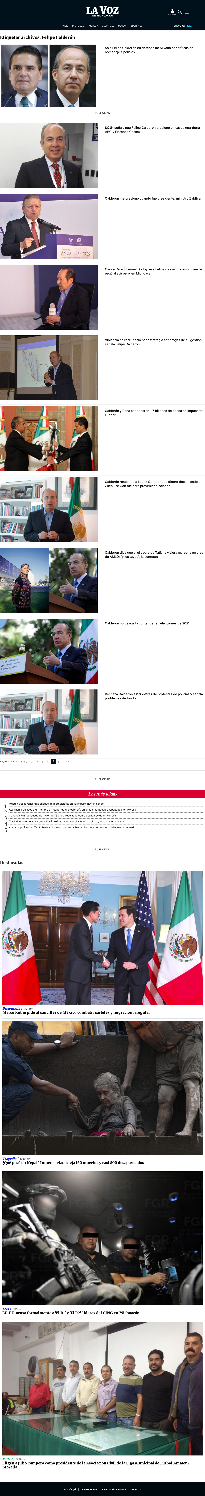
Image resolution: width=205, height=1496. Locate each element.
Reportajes (136, 26)
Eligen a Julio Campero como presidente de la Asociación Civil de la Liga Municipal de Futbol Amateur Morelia (95, 1465)
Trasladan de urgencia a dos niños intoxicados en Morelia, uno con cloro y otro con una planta (66, 821)
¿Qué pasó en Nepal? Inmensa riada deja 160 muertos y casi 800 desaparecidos (73, 1162)
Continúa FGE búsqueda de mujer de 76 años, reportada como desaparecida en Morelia (62, 815)
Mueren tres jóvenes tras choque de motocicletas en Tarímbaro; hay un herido (56, 803)
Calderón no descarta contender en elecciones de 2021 (147, 623)
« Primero (21, 761)
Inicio (65, 26)
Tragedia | (10, 1159)
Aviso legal (70, 1489)
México (122, 26)
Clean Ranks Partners (114, 1489)
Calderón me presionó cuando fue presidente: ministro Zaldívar (153, 198)
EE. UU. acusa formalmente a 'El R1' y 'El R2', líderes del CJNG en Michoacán (70, 1313)
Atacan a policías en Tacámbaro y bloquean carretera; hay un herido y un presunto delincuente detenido (72, 827)
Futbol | (8, 1459)
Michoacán (78, 26)
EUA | (7, 1309)
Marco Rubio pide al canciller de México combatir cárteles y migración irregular (76, 1012)
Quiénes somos (89, 1489)
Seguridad (108, 26)
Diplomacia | (12, 1008)
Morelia (93, 26)
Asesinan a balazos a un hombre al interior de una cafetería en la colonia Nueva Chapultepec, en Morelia (72, 809)
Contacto (136, 1489)
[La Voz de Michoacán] (102, 11)
